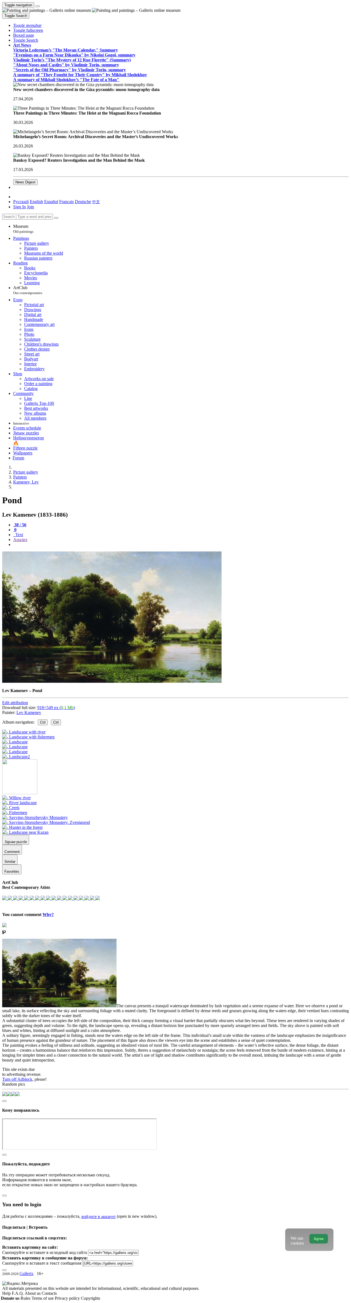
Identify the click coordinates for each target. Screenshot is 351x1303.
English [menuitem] (36, 201)
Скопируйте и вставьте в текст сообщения (41, 1263)
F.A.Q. (18, 1293)
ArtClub (27, 290)
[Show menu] (37, 6)
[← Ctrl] (16, 756)
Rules (26, 1298)
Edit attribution (15, 702)
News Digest (25, 182)
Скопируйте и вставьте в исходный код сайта (44, 1252)
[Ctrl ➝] (16, 797)
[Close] (56, 218)
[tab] (19, 524)
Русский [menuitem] (21, 201)
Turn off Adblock (17, 1079)
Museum (23, 229)
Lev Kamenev (28, 712)
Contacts (49, 1293)
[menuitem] (96, 201)
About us (33, 1293)
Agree (319, 1239)
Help (7, 1293)
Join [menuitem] (30, 206)
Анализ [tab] (20, 539)
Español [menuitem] (51, 201)
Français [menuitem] (66, 201)
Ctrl (43, 722)
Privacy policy (68, 1298)
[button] (27, 25)
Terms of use (43, 1298)
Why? (48, 914)
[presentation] (181, 544)
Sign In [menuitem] (19, 206)
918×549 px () (56, 707)
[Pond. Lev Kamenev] (112, 681)
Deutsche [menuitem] (83, 201)
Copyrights (90, 1298)
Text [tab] (18, 534)
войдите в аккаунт (98, 1216)
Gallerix (26, 1273)
